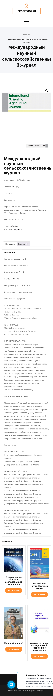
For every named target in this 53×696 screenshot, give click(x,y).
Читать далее (13, 590)
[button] (46, 90)
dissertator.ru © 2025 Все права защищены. (27, 690)
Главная (26, 34)
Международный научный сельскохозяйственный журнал (28, 40)
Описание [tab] (10, 244)
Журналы (18, 229)
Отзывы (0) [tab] (22, 244)
